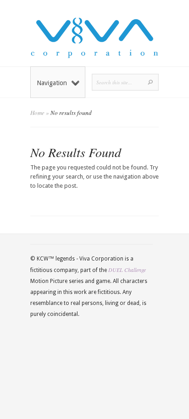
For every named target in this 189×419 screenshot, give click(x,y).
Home (37, 113)
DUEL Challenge (127, 269)
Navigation (52, 83)
